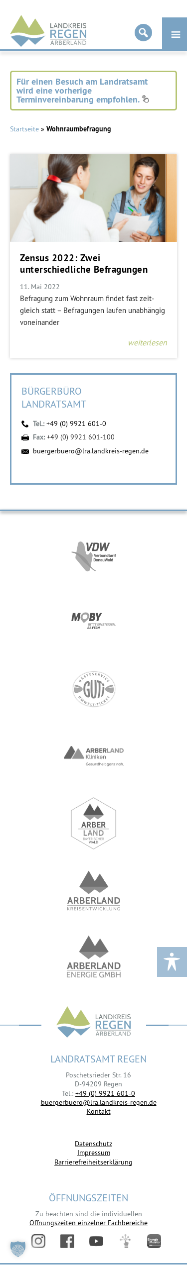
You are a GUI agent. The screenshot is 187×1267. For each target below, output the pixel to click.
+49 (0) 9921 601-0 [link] (105, 1093)
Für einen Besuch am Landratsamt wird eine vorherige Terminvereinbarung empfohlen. (82, 90)
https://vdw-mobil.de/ (94, 554)
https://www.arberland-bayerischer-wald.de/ (94, 823)
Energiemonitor (154, 1241)
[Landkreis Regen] (93, 1023)
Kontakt (99, 1111)
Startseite (24, 128)
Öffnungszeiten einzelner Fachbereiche (88, 1222)
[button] (18, 1249)
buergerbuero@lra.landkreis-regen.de (91, 450)
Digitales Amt (125, 1241)
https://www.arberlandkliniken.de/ (94, 756)
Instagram (38, 1241)
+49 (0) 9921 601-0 (76, 423)
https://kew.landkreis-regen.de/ (94, 890)
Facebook (67, 1241)
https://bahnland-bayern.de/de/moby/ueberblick (94, 622)
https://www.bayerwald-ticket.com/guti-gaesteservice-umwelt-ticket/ (94, 689)
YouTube (96, 1241)
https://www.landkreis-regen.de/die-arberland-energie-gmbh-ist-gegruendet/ (94, 958)
